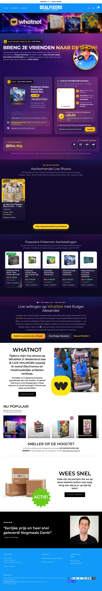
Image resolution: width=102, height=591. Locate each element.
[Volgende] (70, 1)
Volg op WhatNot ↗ (81, 336)
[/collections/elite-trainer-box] (51, 23)
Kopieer (90, 129)
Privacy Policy (47, 562)
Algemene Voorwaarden (51, 558)
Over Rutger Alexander (59, 336)
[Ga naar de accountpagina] (93, 8)
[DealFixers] (51, 8)
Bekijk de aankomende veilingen (28, 336)
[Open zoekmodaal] (89, 8)
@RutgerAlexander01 (71, 451)
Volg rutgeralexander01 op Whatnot (51, 226)
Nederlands (7, 575)
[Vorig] (32, 1)
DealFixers (22, 578)
